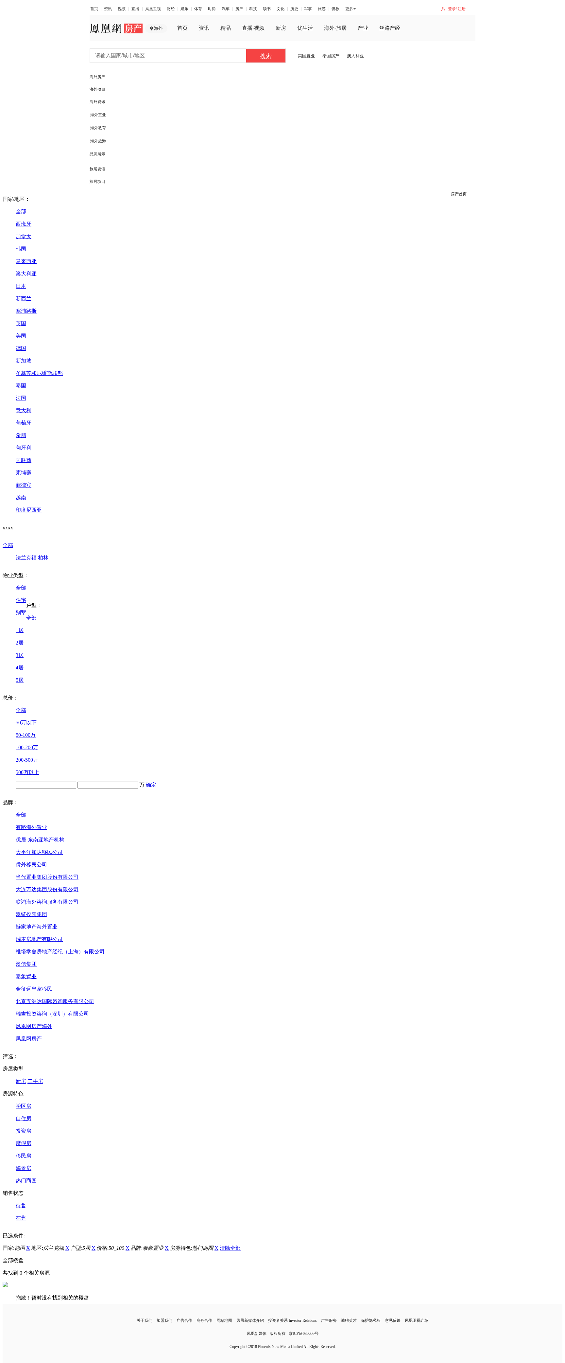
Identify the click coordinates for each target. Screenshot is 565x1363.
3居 (20, 655)
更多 (349, 9)
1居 (20, 630)
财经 (171, 9)
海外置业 (98, 115)
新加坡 (23, 360)
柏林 (43, 557)
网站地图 (224, 1320)
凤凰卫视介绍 (416, 1320)
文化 (280, 9)
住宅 (21, 600)
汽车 (226, 9)
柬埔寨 (23, 472)
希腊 (21, 435)
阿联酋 (23, 460)
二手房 (35, 1081)
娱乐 (184, 9)
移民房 (23, 1156)
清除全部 (230, 1248)
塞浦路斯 (26, 311)
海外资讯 (97, 101)
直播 (135, 9)
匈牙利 (23, 448)
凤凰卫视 (153, 9)
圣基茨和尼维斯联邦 (39, 373)
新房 (281, 28)
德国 (21, 348)
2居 (20, 643)
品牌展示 (97, 154)
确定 (151, 785)
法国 (21, 398)
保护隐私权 (371, 1320)
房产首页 (459, 194)
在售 (21, 1218)
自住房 (23, 1118)
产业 (363, 28)
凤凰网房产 (29, 1038)
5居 (20, 680)
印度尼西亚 (29, 510)
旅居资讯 (97, 169)
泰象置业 (26, 976)
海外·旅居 (335, 28)
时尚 (212, 9)
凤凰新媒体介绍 (250, 1320)
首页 (94, 9)
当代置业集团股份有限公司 (47, 877)
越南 (21, 497)
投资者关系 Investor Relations (292, 1320)
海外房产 (97, 77)
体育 (198, 9)
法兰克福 (26, 557)
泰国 (21, 385)
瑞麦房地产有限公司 (39, 939)
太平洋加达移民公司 (39, 852)
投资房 (23, 1131)
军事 (308, 9)
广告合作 (184, 1320)
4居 (20, 667)
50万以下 (26, 722)
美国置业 (306, 55)
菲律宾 (23, 485)
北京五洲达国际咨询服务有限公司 (55, 1001)
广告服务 (329, 1320)
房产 (239, 9)
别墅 (21, 612)
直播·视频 (253, 28)
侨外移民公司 (31, 864)
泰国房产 (330, 55)
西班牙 (23, 224)
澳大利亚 (355, 55)
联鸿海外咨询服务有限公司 (47, 902)
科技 (253, 9)
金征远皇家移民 (34, 989)
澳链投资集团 (31, 914)
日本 (21, 286)
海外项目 (97, 89)
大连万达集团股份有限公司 (47, 889)
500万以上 (27, 772)
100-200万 (27, 747)
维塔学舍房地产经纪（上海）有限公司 (60, 951)
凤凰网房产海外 (34, 1026)
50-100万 (26, 735)
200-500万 (27, 760)
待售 (21, 1205)
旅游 (322, 9)
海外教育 (98, 128)
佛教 (335, 9)
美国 (21, 336)
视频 (122, 9)
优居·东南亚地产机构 (40, 839)
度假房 (23, 1143)
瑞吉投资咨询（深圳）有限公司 (52, 1014)
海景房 (23, 1168)
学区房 (23, 1106)
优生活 (305, 28)
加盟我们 (164, 1320)
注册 (462, 9)
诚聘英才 (349, 1320)
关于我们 (144, 1320)
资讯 (108, 9)
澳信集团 (26, 964)
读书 (267, 9)
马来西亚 (26, 261)
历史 (294, 9)
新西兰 (23, 298)
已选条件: (14, 1235)
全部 (21, 211)
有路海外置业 (31, 827)
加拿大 (23, 236)
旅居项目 (97, 181)
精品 (225, 28)
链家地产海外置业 (37, 926)
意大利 (23, 410)
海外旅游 (98, 141)
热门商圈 (26, 1180)
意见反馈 (393, 1320)
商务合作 (204, 1320)
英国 (21, 323)
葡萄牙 (23, 423)
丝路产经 (389, 28)
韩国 (21, 249)
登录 (452, 9)
